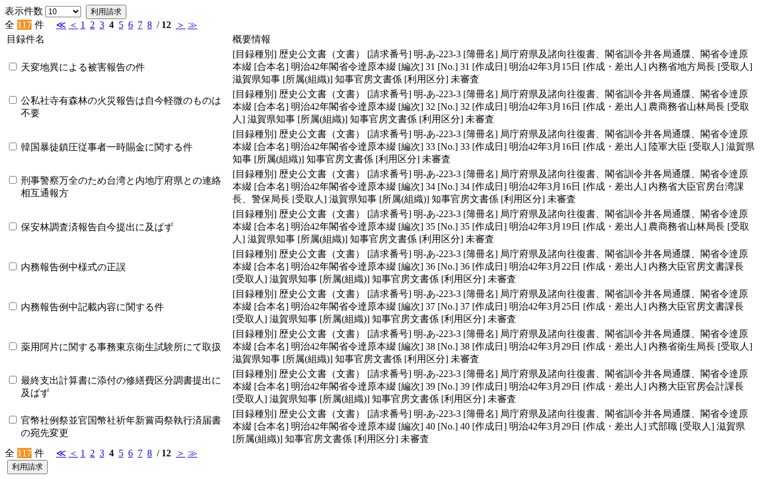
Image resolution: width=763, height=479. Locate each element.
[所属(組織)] (308, 79)
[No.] (448, 66)
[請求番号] (389, 54)
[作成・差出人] (614, 66)
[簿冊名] (480, 54)
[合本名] (271, 66)
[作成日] (489, 66)
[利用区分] (426, 79)
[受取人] (735, 66)
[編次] (410, 66)
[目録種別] (254, 54)
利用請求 (106, 11)
